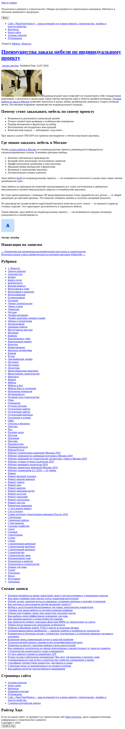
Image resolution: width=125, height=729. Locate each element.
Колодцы (13, 344)
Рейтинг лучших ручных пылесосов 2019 (31, 461)
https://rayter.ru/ (73, 716)
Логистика (14, 367)
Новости (26, 43)
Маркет (12, 379)
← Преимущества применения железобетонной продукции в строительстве (43, 251)
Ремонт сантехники (19, 499)
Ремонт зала (14, 485)
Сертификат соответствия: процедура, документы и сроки (40, 662)
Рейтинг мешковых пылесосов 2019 (28, 464)
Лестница (13, 362)
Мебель (16, 43)
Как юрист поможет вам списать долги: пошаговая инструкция (43, 598)
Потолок (12, 435)
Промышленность (18, 447)
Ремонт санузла (16, 502)
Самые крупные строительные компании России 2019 (38, 514)
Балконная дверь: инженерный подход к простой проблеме (40, 639)
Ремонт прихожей (18, 496)
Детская (12, 312)
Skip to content (9, 2)
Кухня (11, 356)
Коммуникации (16, 347)
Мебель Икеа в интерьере (22, 388)
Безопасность (15, 283)
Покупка (13, 426)
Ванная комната (17, 285)
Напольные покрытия (20, 391)
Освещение (14, 403)
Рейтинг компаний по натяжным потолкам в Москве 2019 (40, 455)
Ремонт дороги (16, 482)
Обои (11, 400)
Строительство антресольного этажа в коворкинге (36, 651)
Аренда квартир (17, 271)
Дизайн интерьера (18, 315)
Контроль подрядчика (20, 350)
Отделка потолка (17, 406)
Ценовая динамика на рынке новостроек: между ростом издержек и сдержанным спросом (58, 595)
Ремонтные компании (20, 505)
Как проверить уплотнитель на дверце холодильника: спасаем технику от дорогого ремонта (59, 648)
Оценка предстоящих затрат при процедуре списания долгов (42, 613)
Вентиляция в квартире (21, 291)
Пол (10, 429)
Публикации (15, 38)
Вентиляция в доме (18, 288)
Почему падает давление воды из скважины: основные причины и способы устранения (56, 601)
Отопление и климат (19, 417)
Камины (12, 335)
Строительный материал (21, 546)
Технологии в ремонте (20, 561)
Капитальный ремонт (20, 341)
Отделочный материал (20, 414)
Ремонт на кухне (17, 493)
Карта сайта (14, 32)
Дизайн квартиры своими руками (26, 318)
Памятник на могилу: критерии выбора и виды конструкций (42, 645)
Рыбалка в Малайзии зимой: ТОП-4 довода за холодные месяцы (43, 627)
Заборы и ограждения (20, 321)
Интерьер (13, 332)
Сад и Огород (15, 511)
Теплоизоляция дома (19, 558)
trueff (19, 178)
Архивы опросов (17, 35)
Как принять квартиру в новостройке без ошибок (35, 619)
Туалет (11, 570)
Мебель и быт (15, 385)
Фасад (11, 575)
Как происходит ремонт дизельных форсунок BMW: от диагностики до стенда (51, 621)
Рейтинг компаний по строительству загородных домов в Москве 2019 (47, 458)
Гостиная (13, 300)
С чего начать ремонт (20, 508)
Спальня (12, 531)
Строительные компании (22, 543)
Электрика (14, 581)
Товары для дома (17, 567)
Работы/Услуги (16, 449)
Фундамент (14, 578)
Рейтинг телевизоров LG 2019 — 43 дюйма (32, 470)
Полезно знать (16, 432)
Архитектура (15, 274)
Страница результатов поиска (24, 703)
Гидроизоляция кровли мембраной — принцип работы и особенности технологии (54, 630)
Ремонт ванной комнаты (21, 479)
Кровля (12, 353)
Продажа (13, 441)
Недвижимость (16, 394)
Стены (11, 537)
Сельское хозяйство (18, 526)
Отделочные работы (19, 408)
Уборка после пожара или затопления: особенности (36, 624)
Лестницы (13, 365)
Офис (11, 420)
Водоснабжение (17, 294)
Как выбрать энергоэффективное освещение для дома (38, 616)
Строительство (16, 552)
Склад (11, 529)
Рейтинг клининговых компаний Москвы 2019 (34, 452)
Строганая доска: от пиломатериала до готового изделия (39, 665)
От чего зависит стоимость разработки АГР (32, 654)
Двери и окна (15, 306)
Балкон (12, 277)
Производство (16, 444)
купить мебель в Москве (22, 149)
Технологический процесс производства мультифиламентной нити (45, 642)
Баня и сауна (15, 280)
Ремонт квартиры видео (21, 490)
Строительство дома (19, 555)
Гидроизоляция (16, 297)
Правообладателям (18, 691)
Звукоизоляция (16, 324)
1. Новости (14, 268)
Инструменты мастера (20, 329)
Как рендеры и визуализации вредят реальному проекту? (39, 604)
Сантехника (14, 517)
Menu (5, 18)
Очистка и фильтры (19, 423)
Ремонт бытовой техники (22, 476)
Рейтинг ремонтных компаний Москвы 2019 (33, 467)
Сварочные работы (18, 520)
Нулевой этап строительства (23, 397)
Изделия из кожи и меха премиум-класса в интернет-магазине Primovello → (43, 254)
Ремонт (12, 473)
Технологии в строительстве (24, 564)
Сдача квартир (16, 523)
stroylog (10, 65)
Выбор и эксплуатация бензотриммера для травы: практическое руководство (50, 607)
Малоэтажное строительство (24, 373)
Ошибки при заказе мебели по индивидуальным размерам (40, 610)
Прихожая (13, 438)
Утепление (14, 572)
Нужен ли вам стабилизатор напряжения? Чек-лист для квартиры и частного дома (53, 657)
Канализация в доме (19, 338)
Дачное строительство (20, 303)
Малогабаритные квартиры (23, 370)
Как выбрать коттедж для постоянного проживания (36, 668)
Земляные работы (17, 326)
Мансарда (13, 376)
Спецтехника (15, 534)
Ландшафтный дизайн (20, 359)
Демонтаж (13, 309)
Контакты (13, 29)
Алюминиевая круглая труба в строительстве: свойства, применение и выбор (51, 660)
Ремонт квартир (17, 488)
